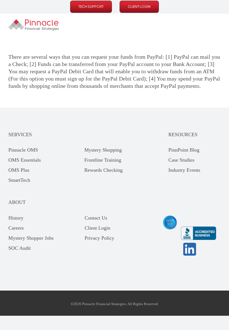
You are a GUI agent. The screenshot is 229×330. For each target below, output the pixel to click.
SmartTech (19, 180)
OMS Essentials (24, 160)
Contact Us (96, 218)
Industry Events (184, 170)
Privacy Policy (99, 238)
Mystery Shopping (103, 150)
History (15, 218)
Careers (16, 228)
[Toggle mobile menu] (218, 25)
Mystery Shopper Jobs (31, 238)
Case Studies (181, 160)
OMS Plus (18, 170)
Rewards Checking (103, 170)
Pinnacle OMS (23, 150)
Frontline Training (102, 160)
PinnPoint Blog (183, 150)
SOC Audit (19, 248)
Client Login (97, 228)
